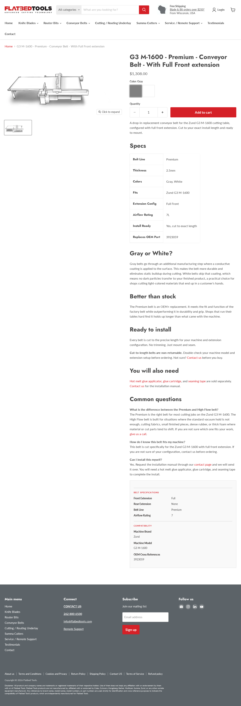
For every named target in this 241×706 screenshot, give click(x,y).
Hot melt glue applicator (146, 381)
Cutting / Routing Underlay (113, 23)
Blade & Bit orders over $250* (187, 9)
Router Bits (51, 23)
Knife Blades (27, 23)
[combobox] (110, 9)
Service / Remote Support (182, 23)
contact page (202, 464)
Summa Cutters (147, 23)
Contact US (116, 673)
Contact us (194, 357)
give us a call (138, 434)
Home (9, 23)
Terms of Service (135, 673)
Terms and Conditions (29, 673)
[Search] (144, 9)
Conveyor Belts (77, 23)
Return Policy (78, 673)
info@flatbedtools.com (78, 621)
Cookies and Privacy (56, 673)
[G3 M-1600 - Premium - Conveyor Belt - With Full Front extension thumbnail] (18, 127)
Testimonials (215, 23)
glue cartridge (172, 381)
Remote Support (74, 629)
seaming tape (197, 381)
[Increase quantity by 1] (162, 112)
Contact (10, 34)
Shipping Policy (98, 673)
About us (9, 673)
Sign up (131, 630)
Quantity (135, 103)
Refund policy (155, 673)
